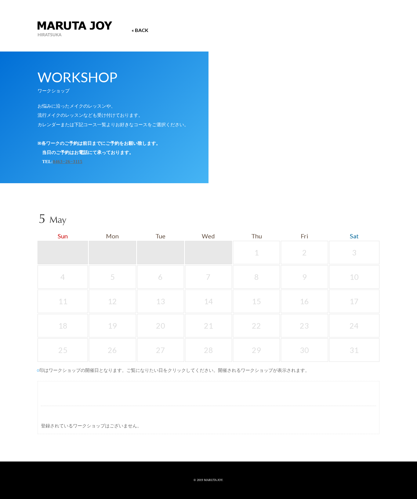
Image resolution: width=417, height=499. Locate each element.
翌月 (373, 221)
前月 (356, 221)
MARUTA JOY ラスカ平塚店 (75, 29)
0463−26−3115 (67, 161)
